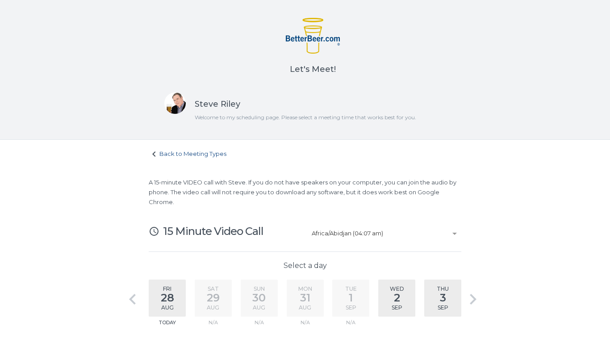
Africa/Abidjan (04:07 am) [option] (347, 233)
